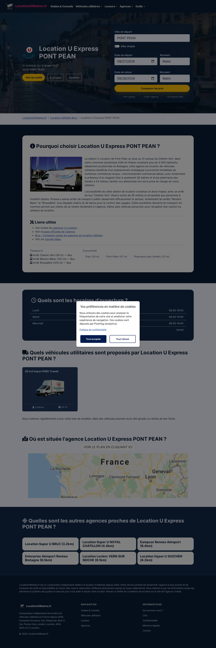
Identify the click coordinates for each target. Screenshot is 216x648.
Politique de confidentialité (93, 329)
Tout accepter (93, 339)
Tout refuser (122, 339)
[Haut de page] (210, 642)
